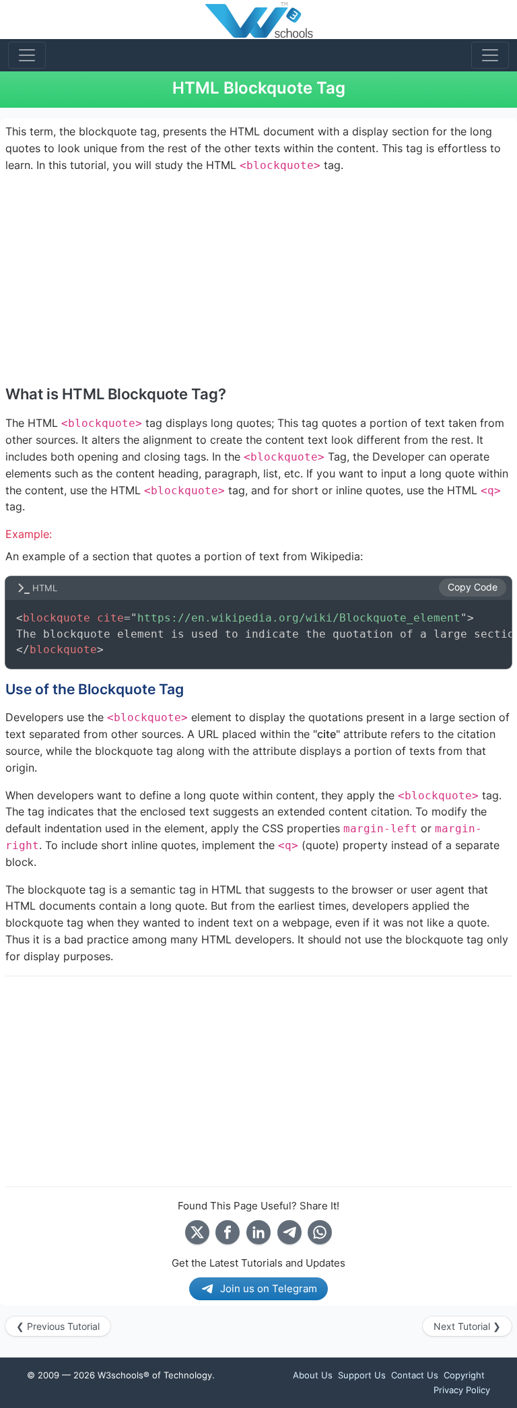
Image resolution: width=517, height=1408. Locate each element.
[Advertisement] (258, 279)
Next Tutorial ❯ (467, 1326)
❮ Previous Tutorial (58, 1326)
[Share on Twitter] (197, 1232)
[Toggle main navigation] (27, 55)
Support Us (362, 1375)
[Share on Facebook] (227, 1232)
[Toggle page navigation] (490, 55)
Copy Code (472, 587)
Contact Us (414, 1375)
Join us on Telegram (268, 1288)
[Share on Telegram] (289, 1232)
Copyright (464, 1375)
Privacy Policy (462, 1389)
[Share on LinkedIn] (258, 1232)
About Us (313, 1375)
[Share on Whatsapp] (320, 1232)
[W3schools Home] (259, 19)
